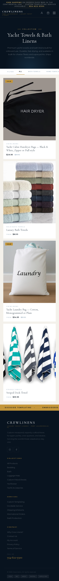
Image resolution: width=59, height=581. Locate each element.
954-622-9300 (14, 557)
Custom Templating (15, 502)
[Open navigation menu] (54, 13)
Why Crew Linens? (15, 532)
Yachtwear (12, 484)
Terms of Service (14, 548)
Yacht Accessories (15, 488)
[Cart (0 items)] (48, 13)
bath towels (34, 71)
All (20, 71)
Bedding (11, 467)
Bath (9, 471)
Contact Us (12, 536)
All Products (12, 463)
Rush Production (14, 518)
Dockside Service (15, 506)
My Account (12, 540)
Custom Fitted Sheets (16, 480)
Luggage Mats (13, 475)
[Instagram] (9, 449)
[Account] (41, 13)
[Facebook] (16, 449)
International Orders (16, 514)
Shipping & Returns (15, 510)
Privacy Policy (13, 544)
